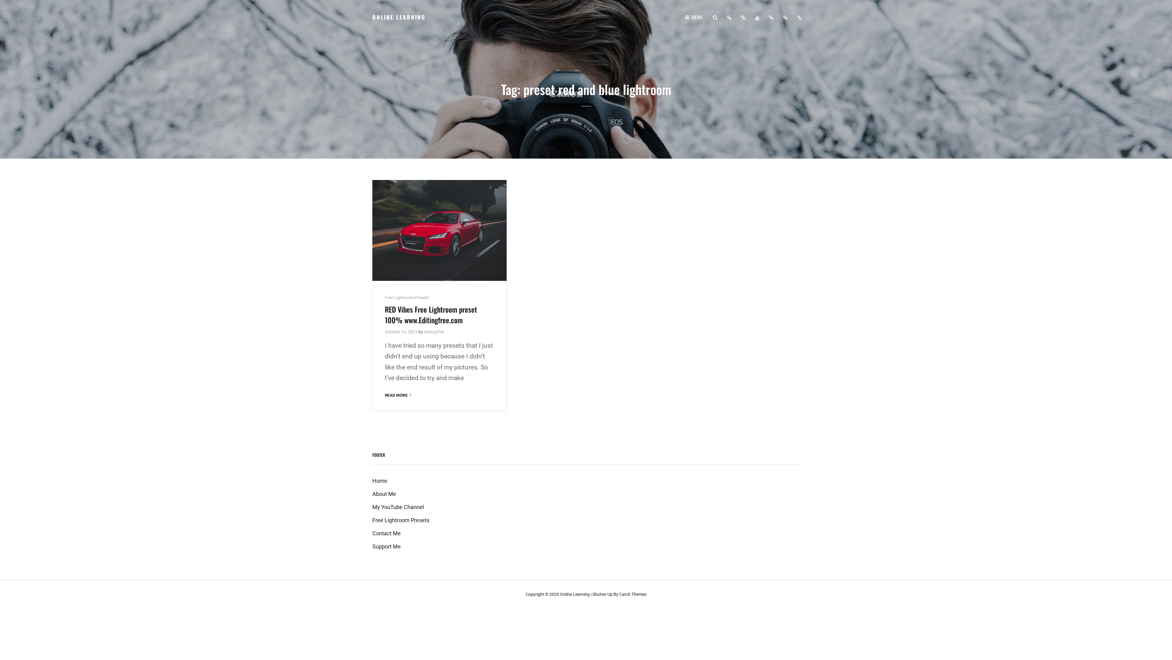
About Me (384, 494)
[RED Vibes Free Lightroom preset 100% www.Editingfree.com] (439, 230)
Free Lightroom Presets (407, 297)
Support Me (386, 546)
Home (379, 481)
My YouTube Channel (398, 507)
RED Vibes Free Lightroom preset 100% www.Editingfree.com (431, 314)
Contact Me (386, 533)
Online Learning (398, 17)
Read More (398, 395)
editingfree (434, 331)
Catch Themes (632, 594)
